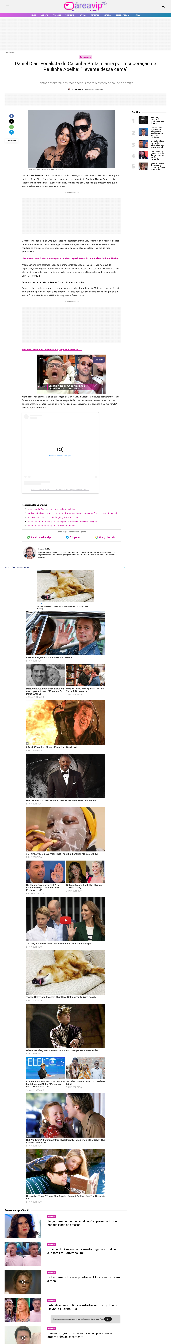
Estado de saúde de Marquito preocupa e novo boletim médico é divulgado (63, 521)
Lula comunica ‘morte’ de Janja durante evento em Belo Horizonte (157, 155)
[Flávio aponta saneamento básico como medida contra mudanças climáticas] (143, 135)
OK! (108, 1319)
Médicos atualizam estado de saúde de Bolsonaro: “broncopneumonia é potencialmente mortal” (72, 513)
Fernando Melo (78, 89)
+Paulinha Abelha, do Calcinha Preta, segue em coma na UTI (52, 349)
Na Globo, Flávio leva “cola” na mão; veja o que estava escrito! (157, 144)
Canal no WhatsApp (41, 537)
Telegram (75, 537)
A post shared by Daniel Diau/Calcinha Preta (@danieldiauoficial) (60, 490)
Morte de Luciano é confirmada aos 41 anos (157, 120)
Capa (6, 52)
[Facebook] (11, 116)
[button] (148, 6)
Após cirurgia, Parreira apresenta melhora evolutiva (51, 509)
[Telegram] (11, 132)
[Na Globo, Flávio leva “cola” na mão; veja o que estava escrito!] (143, 147)
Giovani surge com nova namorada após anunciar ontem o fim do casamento (80, 1335)
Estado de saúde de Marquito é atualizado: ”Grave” (52, 525)
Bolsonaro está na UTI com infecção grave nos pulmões (54, 517)
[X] (11, 121)
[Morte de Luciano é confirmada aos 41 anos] (143, 123)
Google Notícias (107, 537)
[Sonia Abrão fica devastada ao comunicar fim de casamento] (143, 169)
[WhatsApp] (11, 127)
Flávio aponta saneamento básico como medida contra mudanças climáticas (157, 132)
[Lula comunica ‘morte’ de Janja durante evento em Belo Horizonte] (143, 158)
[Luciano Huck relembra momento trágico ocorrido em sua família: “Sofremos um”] (23, 1254)
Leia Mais (99, 1319)
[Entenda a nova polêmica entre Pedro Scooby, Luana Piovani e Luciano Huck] (23, 1310)
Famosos (12, 52)
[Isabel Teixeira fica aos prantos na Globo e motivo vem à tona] (23, 1282)
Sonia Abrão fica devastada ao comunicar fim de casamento (158, 166)
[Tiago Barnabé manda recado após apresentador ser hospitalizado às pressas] (23, 1226)
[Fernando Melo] (69, 89)
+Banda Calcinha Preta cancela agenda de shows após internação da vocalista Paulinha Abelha (70, 258)
